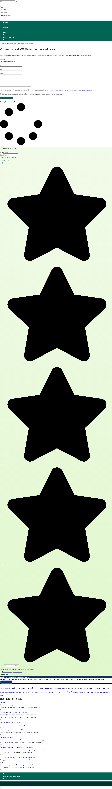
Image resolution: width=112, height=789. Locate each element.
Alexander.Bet (31, 785)
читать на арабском (102, 692)
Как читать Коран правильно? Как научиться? (14, 705)
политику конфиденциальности (82, 90)
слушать (35, 692)
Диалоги (5, 27)
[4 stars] (56, 562)
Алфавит (5, 24)
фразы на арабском (90, 692)
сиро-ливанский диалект (25, 692)
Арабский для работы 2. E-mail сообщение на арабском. (18, 757)
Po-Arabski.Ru (5, 12)
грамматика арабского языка (67, 688)
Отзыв (2, 667)
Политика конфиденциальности (12, 672)
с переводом (45, 692)
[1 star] (56, 261)
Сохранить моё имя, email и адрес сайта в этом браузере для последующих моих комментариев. (32, 94)
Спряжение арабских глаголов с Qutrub (12, 730)
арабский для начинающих (18, 688)
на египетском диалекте (13, 692)
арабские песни (4, 688)
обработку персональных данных (52, 90)
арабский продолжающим (39, 688)
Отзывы (5, 39)
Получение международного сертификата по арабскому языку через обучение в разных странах (30, 750)
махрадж (105, 688)
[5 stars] (56, 662)
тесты (82, 692)
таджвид (74, 692)
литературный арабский (91, 688)
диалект (75, 688)
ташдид (79, 692)
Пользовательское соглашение (11, 778)
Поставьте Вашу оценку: (8, 157)
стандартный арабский (62, 692)
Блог (4, 32)
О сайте (5, 34)
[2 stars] (56, 361)
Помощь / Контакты (8, 37)
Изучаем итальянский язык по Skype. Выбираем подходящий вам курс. (22, 740)
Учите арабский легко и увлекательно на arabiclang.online (18, 715)
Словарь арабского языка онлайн (10, 722)
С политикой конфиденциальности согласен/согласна (17, 669)
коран (78, 688)
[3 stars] (56, 461)
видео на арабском (56, 688)
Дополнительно (7, 29)
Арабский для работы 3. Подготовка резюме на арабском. (18, 765)
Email (2, 155)
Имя (1, 152)
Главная (5, 22)
